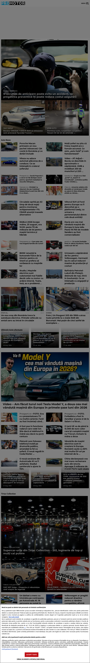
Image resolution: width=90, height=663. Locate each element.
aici (25, 627)
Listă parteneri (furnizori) (10, 649)
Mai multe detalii (14, 617)
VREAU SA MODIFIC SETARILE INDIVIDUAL (31, 659)
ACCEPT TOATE (31, 654)
